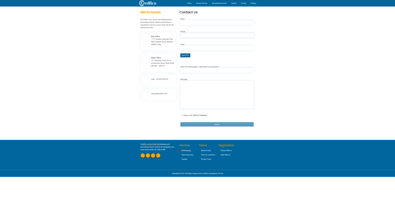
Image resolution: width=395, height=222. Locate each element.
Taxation (184, 159)
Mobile (182, 32)
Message (183, 79)
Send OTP (185, 55)
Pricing (243, 3)
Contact (253, 3)
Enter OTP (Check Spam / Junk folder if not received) (199, 67)
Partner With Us (226, 150)
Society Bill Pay (201, 3)
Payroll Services (187, 155)
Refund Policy (206, 150)
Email (182, 44)
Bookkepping (186, 150)
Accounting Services (219, 3)
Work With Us (225, 155)
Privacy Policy (206, 159)
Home (189, 3)
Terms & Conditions (200, 115)
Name (182, 19)
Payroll (233, 3)
